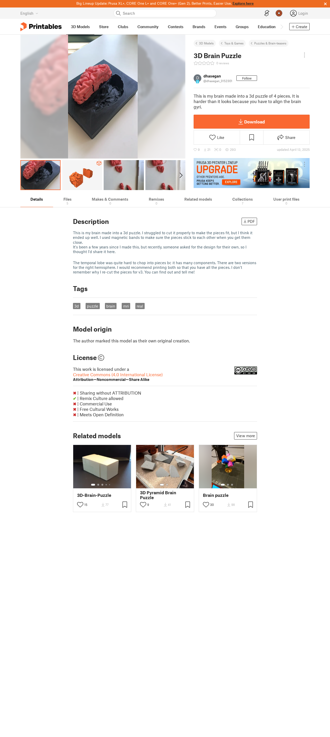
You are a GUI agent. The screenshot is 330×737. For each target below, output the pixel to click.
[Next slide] (180, 175)
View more (245, 435)
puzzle (92, 306)
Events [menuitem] (220, 26)
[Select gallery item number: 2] (98, 485)
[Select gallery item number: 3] (102, 485)
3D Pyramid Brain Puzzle (158, 495)
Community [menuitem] (148, 26)
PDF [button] (251, 221)
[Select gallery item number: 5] (110, 485)
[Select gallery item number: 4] (106, 485)
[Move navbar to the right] (281, 26)
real (140, 306)
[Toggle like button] (80, 504)
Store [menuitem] (104, 26)
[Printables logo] (41, 26)
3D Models (206, 43)
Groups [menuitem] (242, 26)
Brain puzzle (216, 495)
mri (126, 306)
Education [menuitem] (267, 26)
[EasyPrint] (267, 13)
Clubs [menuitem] (123, 26)
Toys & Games (234, 43)
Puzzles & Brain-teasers (270, 43)
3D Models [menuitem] (80, 26)
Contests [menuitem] (175, 26)
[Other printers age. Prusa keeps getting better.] (252, 173)
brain (110, 306)
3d (76, 306)
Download (254, 121)
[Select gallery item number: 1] (93, 485)
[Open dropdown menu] (304, 55)
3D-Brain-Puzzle (94, 495)
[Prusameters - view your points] (279, 13)
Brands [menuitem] (199, 26)
